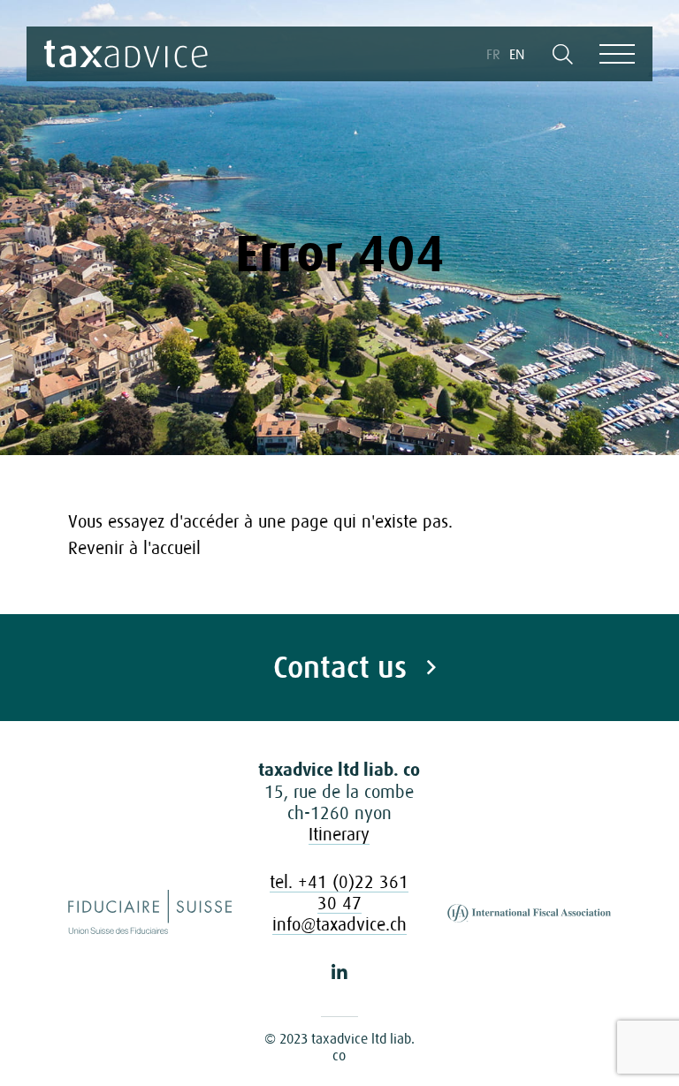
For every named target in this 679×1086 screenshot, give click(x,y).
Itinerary (339, 834)
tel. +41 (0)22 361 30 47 (339, 892)
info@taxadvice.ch (339, 924)
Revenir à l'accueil (134, 548)
